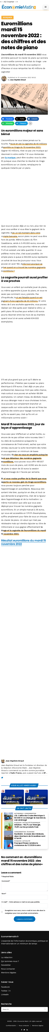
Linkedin (5, 994)
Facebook (5, 987)
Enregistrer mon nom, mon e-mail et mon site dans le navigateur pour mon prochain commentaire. (25, 912)
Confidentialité (11, 1025)
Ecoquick (7, 17)
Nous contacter (8, 969)
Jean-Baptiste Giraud (14, 761)
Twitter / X (5, 991)
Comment (6, 881)
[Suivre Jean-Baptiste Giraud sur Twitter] (2, 777)
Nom (4, 893)
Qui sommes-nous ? (10, 961)
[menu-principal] (45, 7)
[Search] (45, 1009)
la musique (10, 157)
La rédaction (6, 957)
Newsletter (6, 965)
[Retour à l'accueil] (20, 7)
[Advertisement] (24, 197)
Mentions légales (8, 972)
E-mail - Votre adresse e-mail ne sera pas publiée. (21, 902)
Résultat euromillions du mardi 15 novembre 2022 (23, 542)
